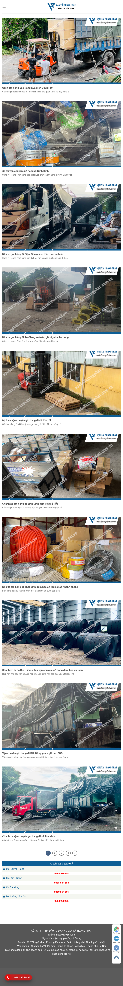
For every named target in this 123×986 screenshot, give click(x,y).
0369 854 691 (61, 891)
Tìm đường (116, 933)
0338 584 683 (61, 882)
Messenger (116, 952)
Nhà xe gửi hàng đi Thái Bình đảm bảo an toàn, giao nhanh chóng (40, 587)
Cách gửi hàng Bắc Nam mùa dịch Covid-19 (27, 87)
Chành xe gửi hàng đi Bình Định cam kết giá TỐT (30, 503)
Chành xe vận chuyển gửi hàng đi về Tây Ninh (28, 836)
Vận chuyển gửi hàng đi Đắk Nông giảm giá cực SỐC (32, 753)
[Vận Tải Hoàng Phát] (61, 6)
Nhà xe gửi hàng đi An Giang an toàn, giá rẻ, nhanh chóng (35, 337)
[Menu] (4, 6)
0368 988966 (61, 901)
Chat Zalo (116, 942)
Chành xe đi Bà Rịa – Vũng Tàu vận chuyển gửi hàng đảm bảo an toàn (42, 670)
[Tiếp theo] (74, 853)
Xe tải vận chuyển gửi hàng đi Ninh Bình (25, 171)
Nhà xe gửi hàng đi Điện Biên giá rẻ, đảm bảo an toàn (32, 254)
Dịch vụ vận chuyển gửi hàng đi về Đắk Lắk (27, 420)
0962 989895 (61, 873)
